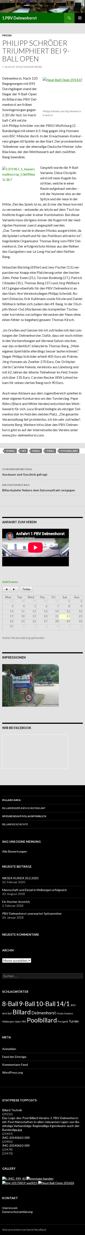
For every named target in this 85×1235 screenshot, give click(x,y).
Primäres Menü (80, 18)
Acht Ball (7, 1013)
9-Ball (50, 450)
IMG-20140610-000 (16, 1137)
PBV (24, 1021)
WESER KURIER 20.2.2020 (20, 878)
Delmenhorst (43, 1012)
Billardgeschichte (15, 824)
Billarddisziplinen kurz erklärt (24, 808)
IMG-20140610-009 (16, 1145)
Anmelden (9, 1049)
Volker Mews (33, 66)
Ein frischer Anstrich (16, 902)
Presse (7, 35)
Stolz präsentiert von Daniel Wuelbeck (24, 1229)
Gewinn (68, 1013)
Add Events (10, 582)
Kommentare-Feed (15, 1064)
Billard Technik (12, 1110)
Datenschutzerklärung (17, 1212)
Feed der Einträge (14, 1057)
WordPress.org (12, 1072)
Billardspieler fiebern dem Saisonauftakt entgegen (38, 487)
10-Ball (10, 450)
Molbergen (8, 1021)
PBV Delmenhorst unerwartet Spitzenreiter (32, 913)
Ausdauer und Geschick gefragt (25, 471)
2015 (73, 1005)
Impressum (9, 1208)
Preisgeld (63, 1021)
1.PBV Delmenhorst (19, 18)
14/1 (23, 450)
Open (18, 1021)
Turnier (74, 1021)
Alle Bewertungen (14, 851)
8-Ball (36, 450)
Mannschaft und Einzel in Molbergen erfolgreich (34, 890)
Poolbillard (69, 450)
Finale (60, 1013)
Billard (21, 1012)
